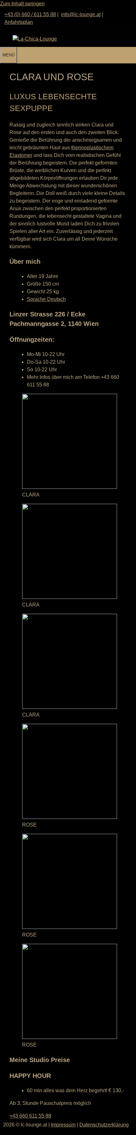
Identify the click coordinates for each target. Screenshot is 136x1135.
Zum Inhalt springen (22, 3)
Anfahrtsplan (18, 22)
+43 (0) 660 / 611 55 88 (30, 14)
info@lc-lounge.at (81, 14)
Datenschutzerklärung (104, 1124)
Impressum (63, 1124)
